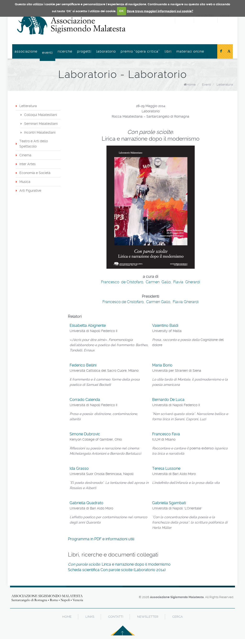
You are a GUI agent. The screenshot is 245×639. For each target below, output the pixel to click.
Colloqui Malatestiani (40, 115)
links (89, 616)
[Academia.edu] (229, 51)
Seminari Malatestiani (41, 124)
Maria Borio (162, 365)
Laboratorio (106, 51)
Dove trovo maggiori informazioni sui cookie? (160, 11)
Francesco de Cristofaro (122, 282)
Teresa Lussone (166, 468)
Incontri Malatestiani (40, 132)
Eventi (47, 53)
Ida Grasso (79, 468)
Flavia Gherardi (186, 282)
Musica (24, 182)
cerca (177, 616)
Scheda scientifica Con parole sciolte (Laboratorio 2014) (117, 570)
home (67, 616)
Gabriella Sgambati (169, 503)
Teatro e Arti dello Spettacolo (33, 143)
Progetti (84, 51)
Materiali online (190, 51)
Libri (168, 51)
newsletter (147, 616)
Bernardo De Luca (168, 399)
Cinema (25, 155)
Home (191, 84)
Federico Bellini (83, 365)
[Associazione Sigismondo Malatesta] (71, 25)
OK (121, 11)
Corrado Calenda (85, 399)
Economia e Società (34, 173)
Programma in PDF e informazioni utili (101, 539)
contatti (115, 616)
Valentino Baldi (165, 325)
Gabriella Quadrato (86, 503)
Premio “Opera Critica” (140, 51)
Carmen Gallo (158, 282)
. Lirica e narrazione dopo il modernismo (119, 564)
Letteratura (225, 84)
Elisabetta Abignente (88, 325)
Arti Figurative (30, 190)
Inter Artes (27, 164)
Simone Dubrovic (85, 434)
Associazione (26, 51)
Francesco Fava (166, 434)
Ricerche (65, 51)
